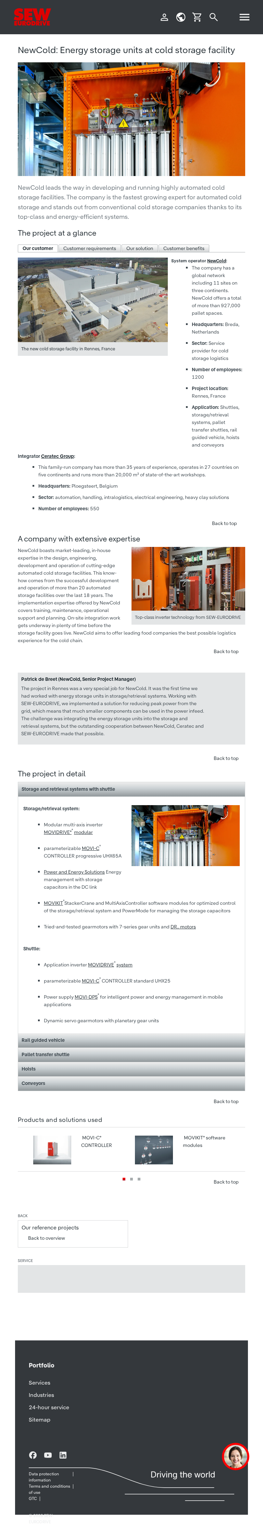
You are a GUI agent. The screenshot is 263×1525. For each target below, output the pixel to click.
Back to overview (46, 1238)
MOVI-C (90, 848)
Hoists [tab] (29, 1068)
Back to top (224, 523)
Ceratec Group (57, 456)
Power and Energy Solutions (74, 871)
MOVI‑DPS (86, 996)
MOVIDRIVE (101, 964)
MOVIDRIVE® (58, 832)
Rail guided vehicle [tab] (43, 1040)
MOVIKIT (53, 903)
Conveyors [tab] (33, 1083)
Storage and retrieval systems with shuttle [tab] (68, 789)
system (124, 964)
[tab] (38, 248)
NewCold (216, 261)
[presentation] (38, 248)
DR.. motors (183, 926)
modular (83, 832)
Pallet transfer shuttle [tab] (46, 1054)
